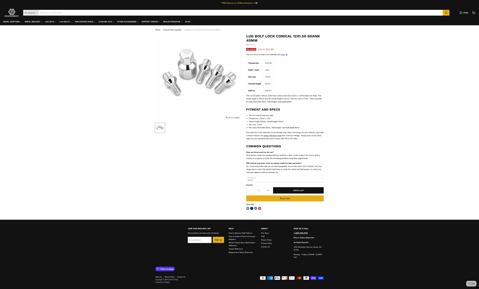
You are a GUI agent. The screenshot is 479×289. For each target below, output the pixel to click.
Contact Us (265, 247)
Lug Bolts (64, 22)
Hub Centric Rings (84, 22)
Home (157, 30)
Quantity (249, 185)
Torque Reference (236, 249)
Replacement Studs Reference (241, 252)
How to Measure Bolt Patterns (240, 233)
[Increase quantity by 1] (268, 190)
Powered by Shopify (162, 282)
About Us (158, 277)
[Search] (446, 13)
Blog (188, 22)
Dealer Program (172, 22)
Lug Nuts (50, 22)
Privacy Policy (266, 243)
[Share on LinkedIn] (255, 208)
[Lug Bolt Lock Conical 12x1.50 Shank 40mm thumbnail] (160, 128)
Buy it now (285, 198)
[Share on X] (251, 208)
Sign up (218, 240)
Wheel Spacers (32, 22)
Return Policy (266, 240)
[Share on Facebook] (247, 208)
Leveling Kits (105, 22)
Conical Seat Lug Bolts (172, 30)
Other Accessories (127, 22)
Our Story (265, 233)
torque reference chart (272, 135)
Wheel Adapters (11, 22)
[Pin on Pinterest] (259, 208)
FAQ (263, 236)
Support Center (150, 22)
